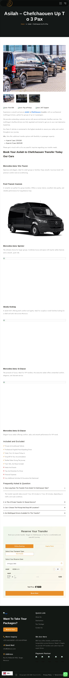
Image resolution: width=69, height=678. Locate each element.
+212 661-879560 (21, 640)
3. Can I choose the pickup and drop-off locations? (21, 507)
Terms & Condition (60, 675)
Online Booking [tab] (19, 546)
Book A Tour (10, 629)
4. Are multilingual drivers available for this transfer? (21, 513)
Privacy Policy (47, 675)
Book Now (34, 593)
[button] (6, 68)
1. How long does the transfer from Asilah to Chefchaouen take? (26, 488)
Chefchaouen (36, 112)
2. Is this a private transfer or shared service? (19, 502)
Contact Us (39, 628)
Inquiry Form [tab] (50, 546)
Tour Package (40, 624)
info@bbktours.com (9, 649)
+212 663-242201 (9, 640)
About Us (38, 617)
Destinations (39, 621)
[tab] (8, 98)
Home (23, 24)
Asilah (27, 112)
